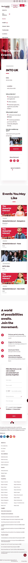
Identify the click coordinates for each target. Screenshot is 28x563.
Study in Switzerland (18, 500)
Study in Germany (17, 489)
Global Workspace (4, 464)
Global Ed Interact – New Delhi (13, 289)
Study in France (17, 487)
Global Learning (4, 459)
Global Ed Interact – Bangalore (13, 221)
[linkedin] (17, 1)
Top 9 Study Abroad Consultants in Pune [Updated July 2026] (12, 532)
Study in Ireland (4, 492)
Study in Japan (17, 492)
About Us (4, 10)
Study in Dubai (4, 487)
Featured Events (4, 470)
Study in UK (3, 505)
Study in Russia (17, 497)
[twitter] (20, 1)
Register (16, 148)
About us (3, 442)
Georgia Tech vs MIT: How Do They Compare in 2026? (11, 544)
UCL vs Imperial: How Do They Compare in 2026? (10, 546)
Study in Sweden (4, 502)
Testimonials (5, 30)
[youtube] (22, 1)
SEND (13, 416)
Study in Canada (4, 484)
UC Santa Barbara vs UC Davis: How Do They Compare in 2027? (13, 537)
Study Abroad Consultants (7, 513)
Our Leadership (4, 445)
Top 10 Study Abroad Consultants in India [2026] (10, 516)
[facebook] (14, 1)
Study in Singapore (4, 500)
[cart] (25, 5)
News (8, 26)
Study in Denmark (17, 484)
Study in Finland (4, 489)
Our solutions (4, 453)
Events (4, 18)
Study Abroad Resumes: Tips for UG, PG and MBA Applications (12, 549)
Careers (4, 26)
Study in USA (16, 505)
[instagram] (25, 1)
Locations (4, 33)
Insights (4, 22)
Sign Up (22, 6)
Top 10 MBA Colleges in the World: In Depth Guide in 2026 (12, 519)
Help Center (5, 37)
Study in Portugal (4, 497)
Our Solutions (4, 14)
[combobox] (8, 391)
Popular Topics (4, 473)
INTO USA (6, 266)
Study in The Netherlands (19, 502)
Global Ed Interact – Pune (11, 243)
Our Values (3, 448)
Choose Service (10, 396)
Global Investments (5, 462)
